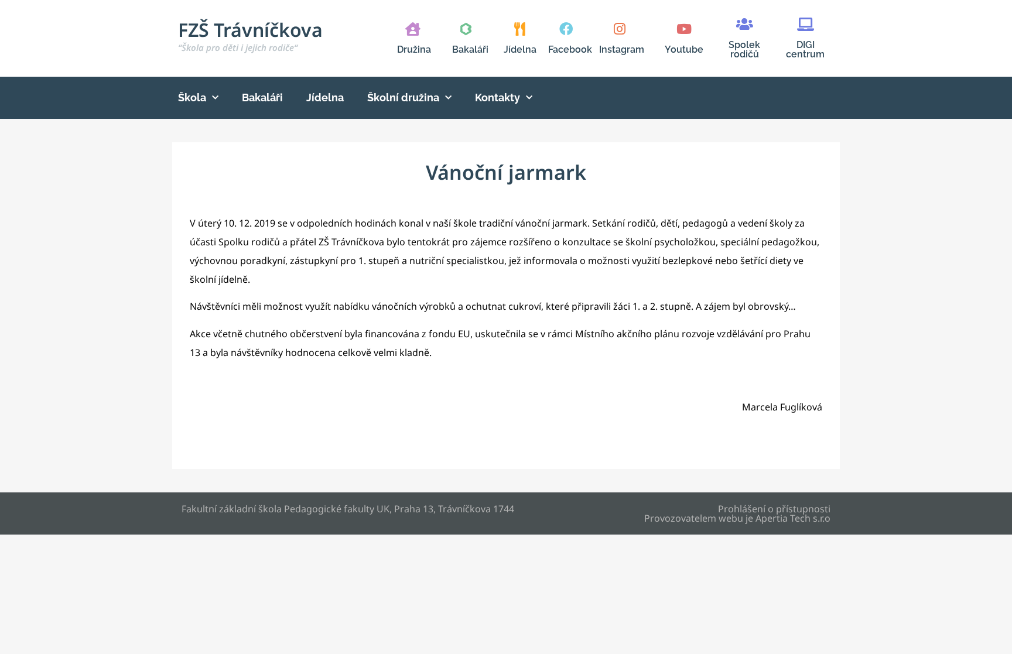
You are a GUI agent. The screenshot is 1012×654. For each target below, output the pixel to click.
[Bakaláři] (466, 29)
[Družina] (412, 29)
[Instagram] (619, 29)
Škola (192, 97)
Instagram (621, 49)
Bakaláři (470, 49)
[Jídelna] (519, 29)
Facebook (570, 49)
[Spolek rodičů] (744, 24)
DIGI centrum (805, 49)
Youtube (684, 49)
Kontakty (497, 97)
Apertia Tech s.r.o (792, 518)
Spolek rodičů (744, 49)
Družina (414, 49)
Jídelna (520, 49)
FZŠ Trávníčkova (250, 35)
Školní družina (403, 97)
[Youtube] (683, 29)
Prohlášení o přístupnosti (774, 508)
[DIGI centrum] (805, 24)
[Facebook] (566, 29)
